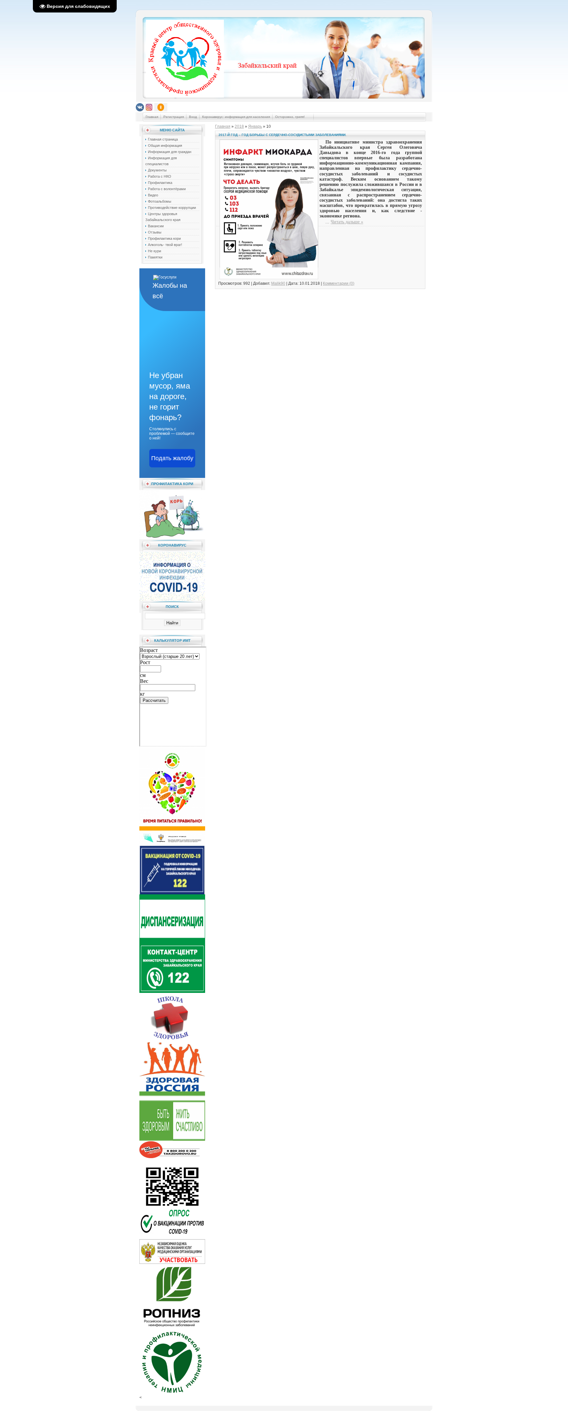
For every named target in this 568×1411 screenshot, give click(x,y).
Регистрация (173, 117)
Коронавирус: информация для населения (236, 117)
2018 (239, 126)
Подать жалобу (172, 458)
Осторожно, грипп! (290, 117)
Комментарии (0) (338, 283)
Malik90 (278, 283)
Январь (255, 126)
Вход (193, 117)
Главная (152, 117)
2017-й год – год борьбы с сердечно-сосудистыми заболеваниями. (282, 135)
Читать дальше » (347, 221)
